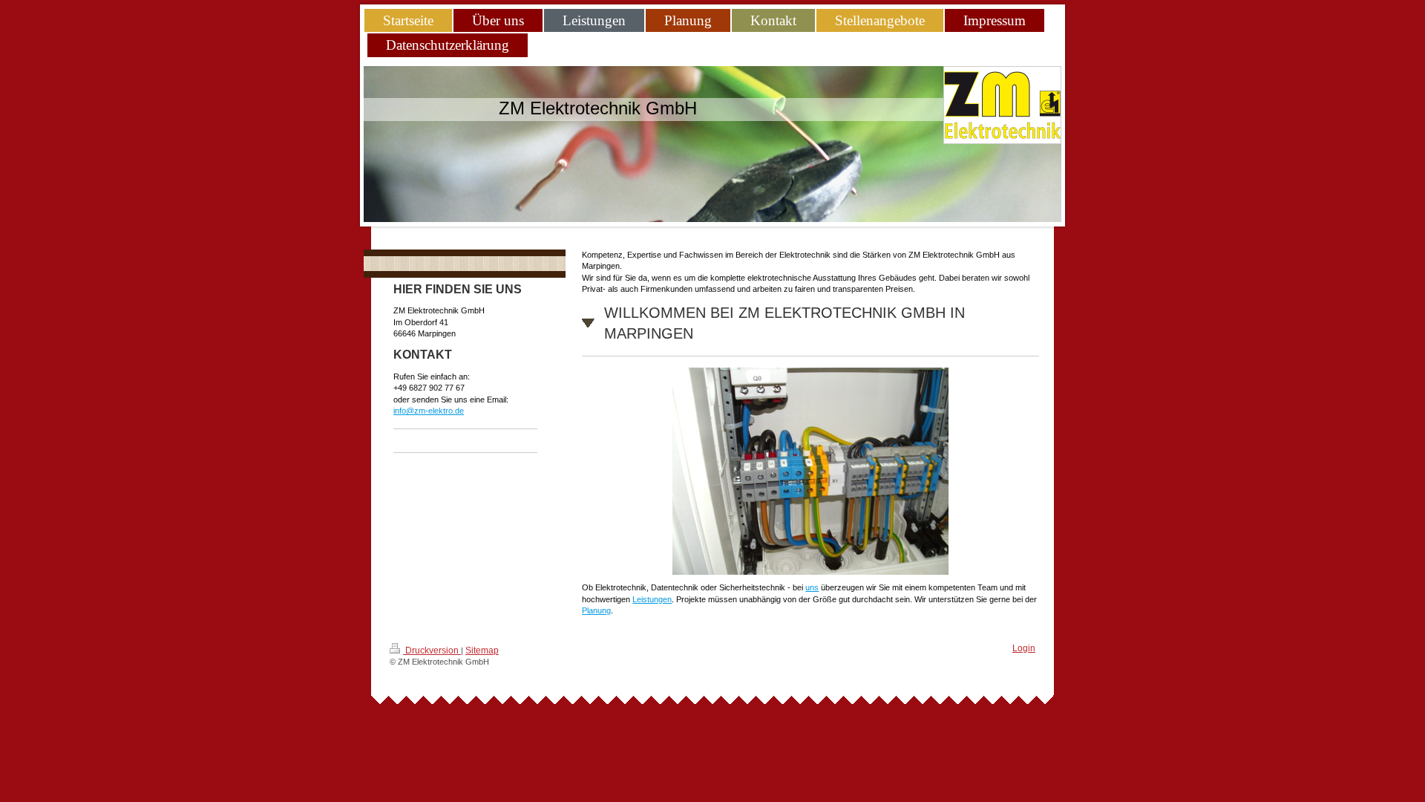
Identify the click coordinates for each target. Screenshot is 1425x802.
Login (1023, 648)
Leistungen (652, 599)
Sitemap (482, 650)
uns (812, 587)
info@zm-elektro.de (428, 410)
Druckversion (432, 650)
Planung (596, 610)
